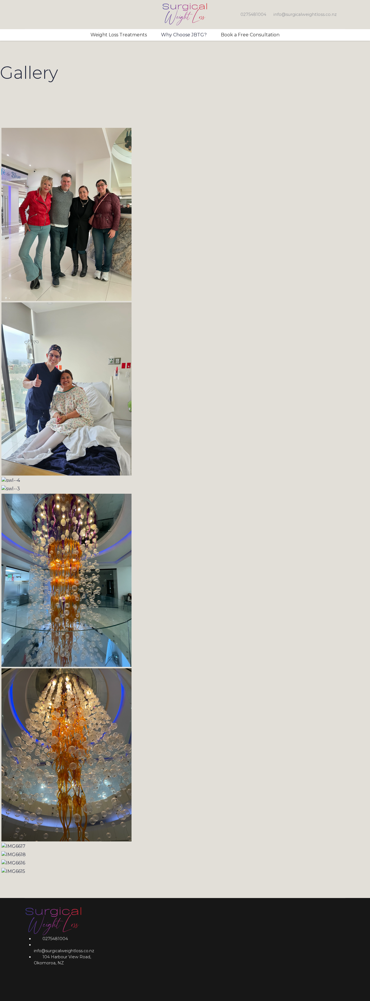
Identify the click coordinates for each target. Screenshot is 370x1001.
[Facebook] (26, 14)
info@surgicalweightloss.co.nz (305, 14)
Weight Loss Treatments (118, 35)
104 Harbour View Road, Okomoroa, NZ (62, 960)
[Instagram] (35, 14)
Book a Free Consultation (250, 35)
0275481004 (253, 14)
